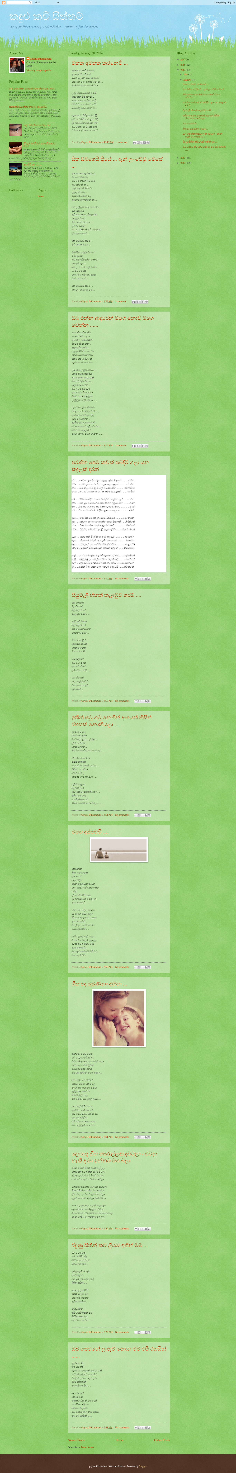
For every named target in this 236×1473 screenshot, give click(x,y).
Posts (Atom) (87, 1447)
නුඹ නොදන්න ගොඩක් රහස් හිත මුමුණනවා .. (32, 88)
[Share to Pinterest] (147, 142)
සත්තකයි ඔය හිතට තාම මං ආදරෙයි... (28, 106)
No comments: (122, 578)
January (187, 79)
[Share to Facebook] (144, 142)
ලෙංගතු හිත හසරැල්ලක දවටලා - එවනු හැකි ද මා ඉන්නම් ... (202, 135)
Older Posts (162, 1440)
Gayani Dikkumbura (40, 58)
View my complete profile (38, 70)
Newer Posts (76, 1440)
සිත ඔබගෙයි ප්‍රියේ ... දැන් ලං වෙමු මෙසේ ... (204, 89)
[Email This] (134, 142)
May (185, 74)
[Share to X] (141, 142)
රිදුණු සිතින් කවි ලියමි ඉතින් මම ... (110, 1245)
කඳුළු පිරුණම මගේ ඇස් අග (37, 125)
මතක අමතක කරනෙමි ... (100, 62)
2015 (183, 64)
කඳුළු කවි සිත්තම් (46, 16)
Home (119, 1440)
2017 (183, 59)
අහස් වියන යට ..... (32, 164)
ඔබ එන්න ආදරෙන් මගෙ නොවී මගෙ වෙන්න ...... (201, 96)
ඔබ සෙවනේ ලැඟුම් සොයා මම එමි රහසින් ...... (204, 148)
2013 (183, 157)
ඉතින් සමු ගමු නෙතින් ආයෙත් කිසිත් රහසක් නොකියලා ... (201, 117)
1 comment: (122, 142)
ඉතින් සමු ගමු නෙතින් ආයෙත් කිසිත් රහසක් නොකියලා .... (112, 721)
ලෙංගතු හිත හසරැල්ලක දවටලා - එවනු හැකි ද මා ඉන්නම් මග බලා (114, 1157)
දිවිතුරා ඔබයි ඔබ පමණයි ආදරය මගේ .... (39, 145)
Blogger (143, 1466)
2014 (183, 70)
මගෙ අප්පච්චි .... (90, 831)
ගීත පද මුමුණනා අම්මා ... (99, 983)
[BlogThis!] (138, 142)
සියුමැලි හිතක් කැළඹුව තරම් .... (106, 594)
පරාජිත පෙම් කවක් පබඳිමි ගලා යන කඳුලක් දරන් (204, 104)
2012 (183, 162)
